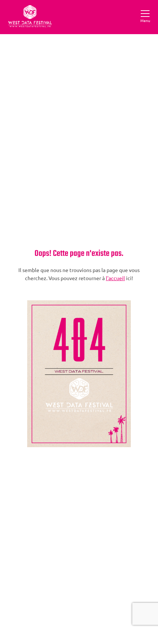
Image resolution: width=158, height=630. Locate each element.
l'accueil (115, 278)
